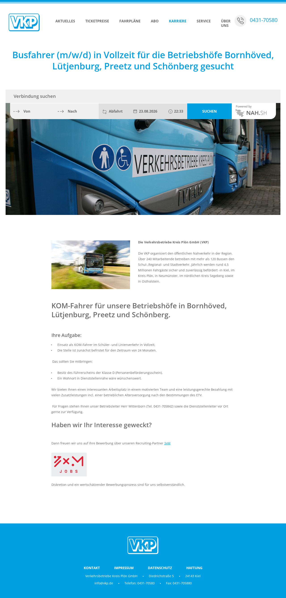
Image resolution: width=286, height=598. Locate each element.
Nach (72, 111)
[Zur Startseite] (24, 22)
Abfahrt (116, 111)
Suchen (209, 111)
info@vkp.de (104, 583)
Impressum (124, 568)
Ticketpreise (97, 21)
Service (204, 21)
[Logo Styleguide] (143, 464)
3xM (167, 443)
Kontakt (92, 568)
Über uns (226, 23)
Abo (155, 21)
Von (26, 111)
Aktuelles (65, 21)
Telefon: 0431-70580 (139, 583)
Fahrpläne (130, 21)
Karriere (177, 21)
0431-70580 (264, 20)
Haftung (194, 568)
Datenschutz (160, 568)
